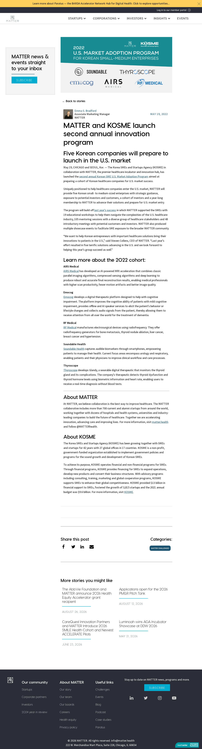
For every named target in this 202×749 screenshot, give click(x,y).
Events (183, 18)
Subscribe (24, 80)
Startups (27, 689)
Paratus (100, 727)
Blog (98, 704)
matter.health (160, 422)
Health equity (68, 719)
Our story (65, 689)
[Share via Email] (94, 547)
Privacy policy (68, 727)
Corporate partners (34, 696)
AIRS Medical (71, 271)
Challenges (102, 689)
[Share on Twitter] (75, 547)
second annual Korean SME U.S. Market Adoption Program (113, 176)
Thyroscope (70, 370)
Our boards (67, 704)
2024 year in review (34, 712)
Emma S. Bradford (85, 111)
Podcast (100, 712)
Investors (27, 704)
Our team (66, 696)
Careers (65, 712)
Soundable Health (73, 349)
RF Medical (69, 327)
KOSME (128, 492)
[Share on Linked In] (84, 547)
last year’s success (105, 210)
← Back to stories (73, 101)
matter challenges (160, 548)
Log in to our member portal (171, 10)
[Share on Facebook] (66, 547)
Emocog (68, 297)
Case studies (103, 719)
